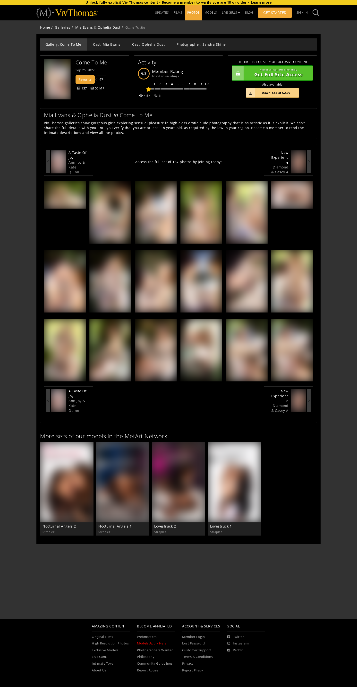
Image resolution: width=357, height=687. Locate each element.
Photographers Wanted (155, 650)
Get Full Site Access (278, 73)
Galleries (62, 27)
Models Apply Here (152, 643)
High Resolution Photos (110, 643)
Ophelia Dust (109, 27)
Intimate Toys (102, 663)
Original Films (102, 637)
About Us (99, 670)
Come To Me (91, 62)
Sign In (302, 12)
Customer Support (196, 650)
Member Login (193, 637)
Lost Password (193, 643)
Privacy (188, 663)
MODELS (210, 12)
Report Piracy (192, 670)
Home (45, 27)
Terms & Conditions (197, 657)
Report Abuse (147, 670)
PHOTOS (193, 12)
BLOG (249, 12)
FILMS (178, 12)
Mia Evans (84, 27)
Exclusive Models (105, 650)
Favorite (85, 79)
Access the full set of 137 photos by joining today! (178, 161)
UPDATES (162, 12)
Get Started (275, 12)
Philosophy (145, 657)
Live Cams (100, 657)
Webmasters (146, 637)
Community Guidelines (154, 663)
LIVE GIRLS (229, 12)
